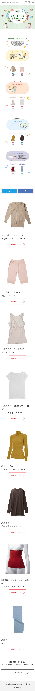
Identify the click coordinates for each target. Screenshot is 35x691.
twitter (9, 191)
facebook (25, 191)
